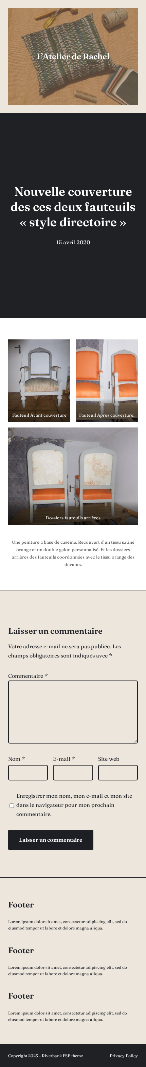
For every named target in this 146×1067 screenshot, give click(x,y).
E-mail (64, 758)
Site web (108, 758)
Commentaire (28, 675)
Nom (16, 758)
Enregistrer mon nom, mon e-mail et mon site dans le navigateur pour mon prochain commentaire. (74, 804)
